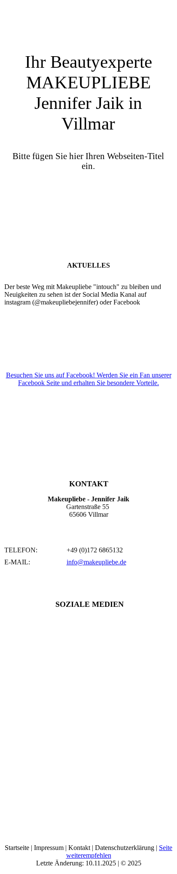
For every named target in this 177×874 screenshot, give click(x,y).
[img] (88, 21)
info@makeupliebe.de (96, 562)
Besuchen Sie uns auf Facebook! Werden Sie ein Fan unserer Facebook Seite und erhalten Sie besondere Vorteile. (88, 378)
